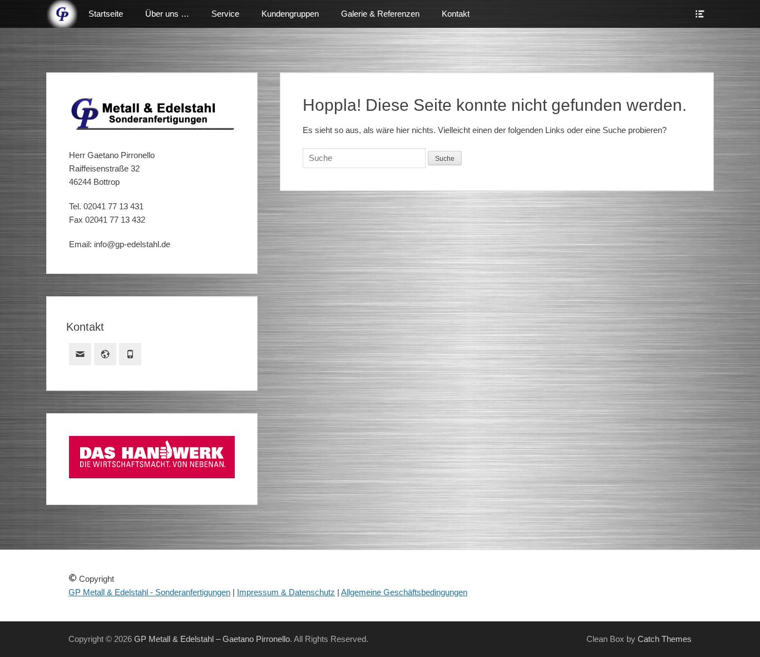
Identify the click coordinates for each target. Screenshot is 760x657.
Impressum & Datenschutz (286, 592)
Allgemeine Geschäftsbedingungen (404, 592)
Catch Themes (665, 639)
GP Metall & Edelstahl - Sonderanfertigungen (149, 592)
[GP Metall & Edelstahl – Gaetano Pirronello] (61, 14)
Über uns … (167, 13)
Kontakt (456, 13)
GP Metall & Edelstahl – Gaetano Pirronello (212, 639)
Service (225, 13)
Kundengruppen (290, 13)
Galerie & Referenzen (380, 13)
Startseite (105, 13)
